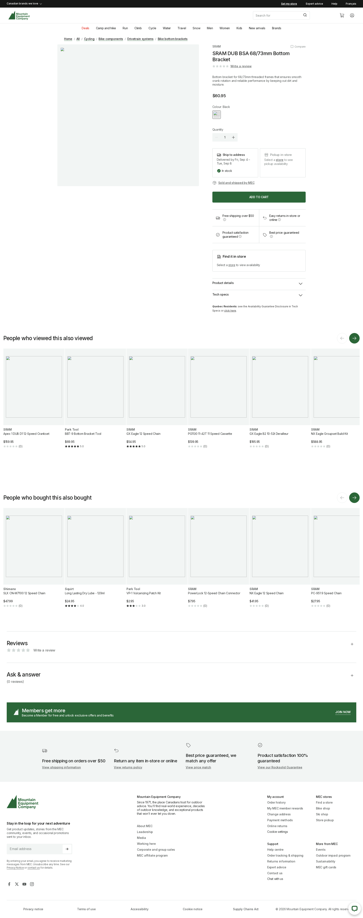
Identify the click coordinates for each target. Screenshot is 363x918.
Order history (276, 802)
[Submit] (305, 15)
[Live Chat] (354, 908)
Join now (343, 712)
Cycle (152, 28)
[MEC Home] (19, 15)
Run (125, 28)
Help (334, 3)
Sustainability (325, 861)
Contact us (275, 873)
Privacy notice (33, 909)
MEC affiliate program (152, 855)
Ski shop (322, 814)
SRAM (216, 46)
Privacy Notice (15, 867)
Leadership (145, 832)
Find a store (324, 802)
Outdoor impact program (333, 855)
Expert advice (314, 3)
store (279, 160)
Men (210, 28)
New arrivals (257, 28)
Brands (276, 28)
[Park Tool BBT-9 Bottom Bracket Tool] (95, 402)
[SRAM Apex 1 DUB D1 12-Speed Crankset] (33, 402)
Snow (196, 28)
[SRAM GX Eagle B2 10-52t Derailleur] (280, 402)
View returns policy (128, 767)
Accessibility (139, 909)
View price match (198, 767)
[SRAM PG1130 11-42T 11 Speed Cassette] (218, 402)
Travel (182, 28)
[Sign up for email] (67, 849)
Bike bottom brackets (173, 39)
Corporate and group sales (156, 849)
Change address (279, 814)
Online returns (277, 826)
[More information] (224, 219)
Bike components (111, 39)
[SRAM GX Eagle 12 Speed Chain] (157, 402)
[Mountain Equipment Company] (41, 802)
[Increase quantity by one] (233, 137)
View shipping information (61, 767)
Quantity (217, 129)
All (78, 39)
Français (351, 3)
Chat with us (275, 879)
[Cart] (342, 15)
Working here (146, 843)
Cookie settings (277, 831)
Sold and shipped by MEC (236, 182)
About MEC (144, 826)
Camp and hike (106, 28)
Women (225, 28)
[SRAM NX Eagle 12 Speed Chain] (280, 561)
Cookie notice (192, 909)
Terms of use (86, 909)
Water (167, 28)
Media (141, 838)
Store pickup (325, 820)
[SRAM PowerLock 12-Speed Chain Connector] (218, 561)
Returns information (281, 861)
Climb (138, 28)
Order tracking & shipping (285, 855)
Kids (239, 28)
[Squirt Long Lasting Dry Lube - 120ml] (95, 561)
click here (230, 310)
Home (68, 39)
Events (320, 849)
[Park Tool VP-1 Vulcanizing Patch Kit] (157, 561)
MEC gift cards (326, 867)
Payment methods (280, 820)
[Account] (352, 15)
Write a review (241, 66)
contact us (34, 867)
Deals (85, 28)
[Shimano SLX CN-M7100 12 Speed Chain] (33, 561)
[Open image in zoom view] (128, 115)
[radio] (216, 114)
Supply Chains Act (246, 909)
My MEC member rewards (285, 808)
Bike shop (323, 808)
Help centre (275, 849)
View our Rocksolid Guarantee (280, 767)
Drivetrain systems (140, 39)
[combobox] (293, 15)
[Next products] (354, 338)
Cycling (89, 39)
